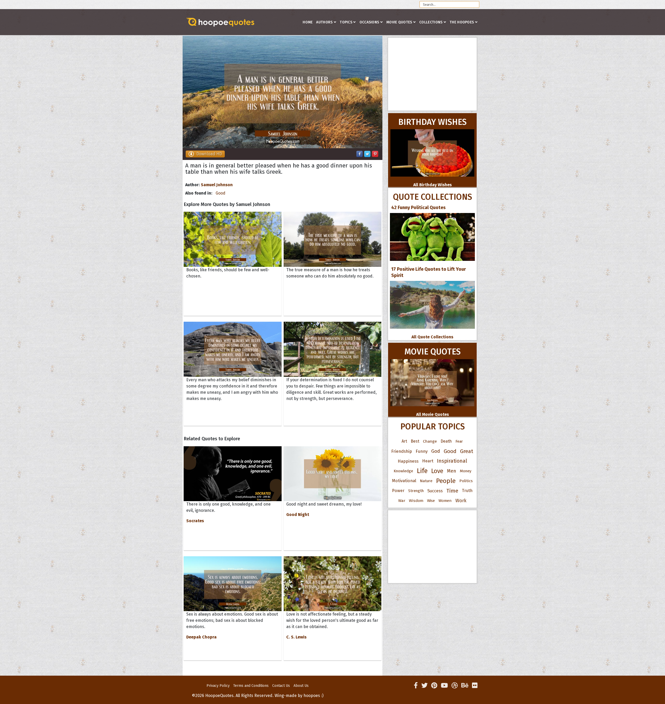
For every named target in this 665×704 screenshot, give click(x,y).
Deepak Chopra (201, 637)
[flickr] (474, 685)
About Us (301, 685)
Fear (459, 441)
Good (220, 193)
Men (451, 471)
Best (415, 441)
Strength (416, 490)
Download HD (209, 153)
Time (452, 491)
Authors (324, 22)
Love (437, 471)
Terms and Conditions (251, 685)
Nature (426, 480)
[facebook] (416, 685)
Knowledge (403, 471)
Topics (346, 22)
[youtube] (444, 685)
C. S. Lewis (296, 637)
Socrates (195, 520)
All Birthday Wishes (432, 184)
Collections (430, 22)
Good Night (297, 514)
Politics (466, 481)
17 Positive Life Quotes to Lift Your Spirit (428, 272)
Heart (427, 460)
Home (307, 22)
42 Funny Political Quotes (418, 207)
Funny (422, 451)
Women (445, 500)
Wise (431, 500)
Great (466, 451)
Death (446, 441)
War (401, 500)
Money (465, 471)
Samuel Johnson (217, 184)
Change (430, 441)
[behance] (464, 685)
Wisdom (416, 500)
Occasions (369, 22)
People (446, 481)
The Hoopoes (462, 22)
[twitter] (424, 685)
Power (398, 490)
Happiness (408, 461)
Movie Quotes (399, 22)
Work (461, 500)
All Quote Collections (432, 336)
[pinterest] (434, 685)
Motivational (404, 480)
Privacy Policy (218, 685)
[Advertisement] (432, 74)
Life (422, 471)
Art (404, 441)
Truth (467, 490)
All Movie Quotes (432, 414)
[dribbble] (454, 685)
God (435, 451)
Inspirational (452, 461)
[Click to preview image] (282, 92)
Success (435, 490)
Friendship (401, 451)
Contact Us (281, 685)
